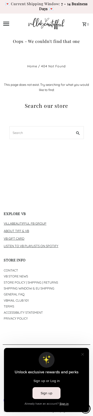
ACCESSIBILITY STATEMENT (23, 312)
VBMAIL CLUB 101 (16, 300)
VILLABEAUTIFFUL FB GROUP (25, 223)
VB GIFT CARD (14, 238)
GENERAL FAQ (14, 294)
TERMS (9, 306)
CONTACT (11, 270)
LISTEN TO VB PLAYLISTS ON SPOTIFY (31, 246)
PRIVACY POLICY (16, 318)
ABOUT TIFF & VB (16, 231)
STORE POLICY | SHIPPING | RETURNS (31, 282)
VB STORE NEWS (16, 276)
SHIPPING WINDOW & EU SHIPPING (29, 288)
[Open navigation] (14, 24)
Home (32, 66)
